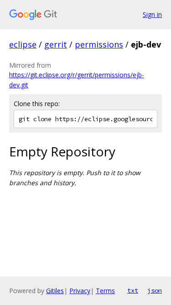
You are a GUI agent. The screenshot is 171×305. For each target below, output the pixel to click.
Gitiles (55, 290)
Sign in (152, 14)
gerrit (55, 44)
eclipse (22, 44)
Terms (105, 290)
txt (132, 290)
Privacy (79, 290)
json (154, 290)
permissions (99, 44)
